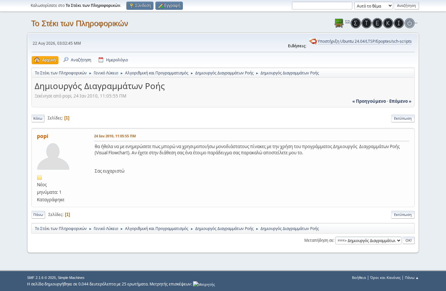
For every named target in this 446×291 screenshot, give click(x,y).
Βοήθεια (359, 277)
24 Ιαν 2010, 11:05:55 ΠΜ (115, 135)
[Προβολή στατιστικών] (204, 284)
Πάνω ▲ (412, 277)
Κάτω (37, 118)
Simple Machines (71, 278)
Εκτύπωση (403, 118)
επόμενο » (400, 101)
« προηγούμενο (369, 101)
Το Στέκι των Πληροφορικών (79, 23)
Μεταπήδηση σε (318, 240)
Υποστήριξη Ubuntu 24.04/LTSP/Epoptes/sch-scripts (365, 41)
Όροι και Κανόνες (385, 277)
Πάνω (38, 214)
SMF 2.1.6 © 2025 (41, 278)
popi (42, 136)
